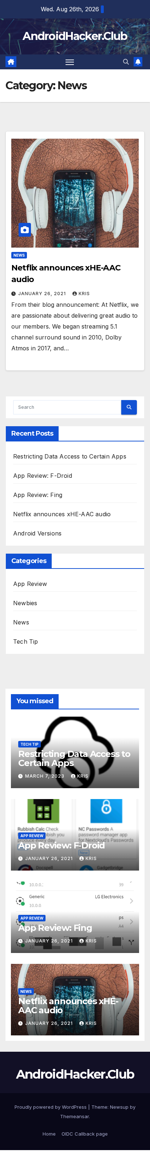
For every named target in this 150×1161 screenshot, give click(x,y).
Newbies (25, 603)
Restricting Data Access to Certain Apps (69, 456)
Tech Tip (25, 641)
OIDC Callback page (85, 1134)
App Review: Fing (37, 494)
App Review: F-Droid (42, 475)
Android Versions (37, 533)
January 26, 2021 (42, 293)
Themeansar (74, 1116)
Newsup (119, 1107)
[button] (126, 61)
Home (49, 1134)
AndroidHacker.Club (75, 36)
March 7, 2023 (45, 776)
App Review (30, 583)
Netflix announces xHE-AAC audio (62, 514)
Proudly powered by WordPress (51, 1107)
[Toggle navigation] (70, 62)
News (19, 255)
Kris (84, 293)
